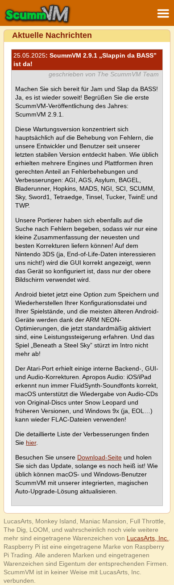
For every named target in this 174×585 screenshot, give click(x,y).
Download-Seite (99, 457)
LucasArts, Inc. (148, 538)
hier (31, 442)
